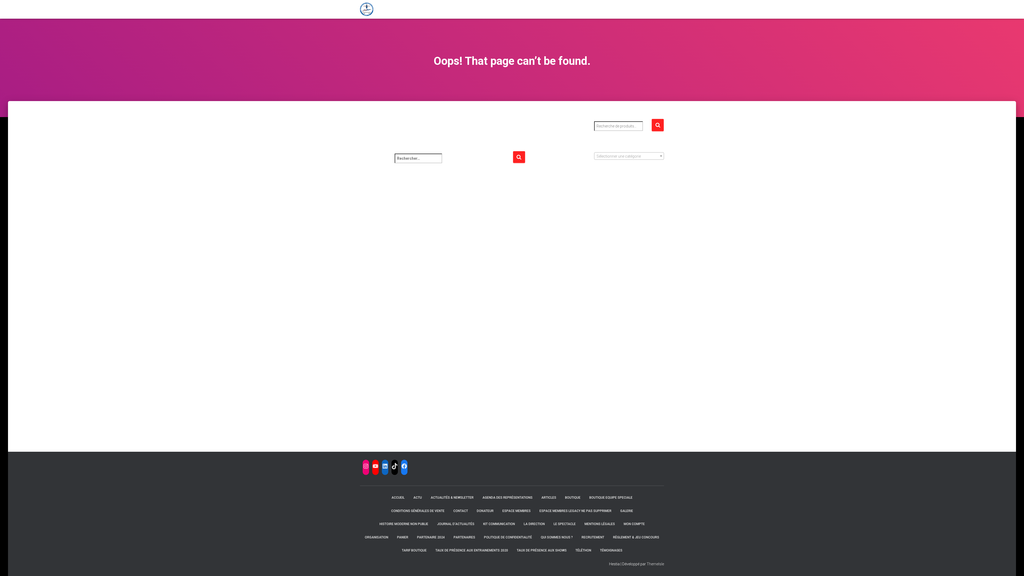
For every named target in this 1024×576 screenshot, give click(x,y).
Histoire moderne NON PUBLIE (403, 524)
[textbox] (629, 156)
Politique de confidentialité (508, 537)
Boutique (573, 497)
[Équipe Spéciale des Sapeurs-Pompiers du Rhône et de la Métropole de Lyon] (366, 9)
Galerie (626, 511)
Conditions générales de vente (418, 511)
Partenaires (464, 537)
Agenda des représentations (507, 497)
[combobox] (629, 156)
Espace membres (516, 511)
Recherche (658, 125)
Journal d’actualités (455, 524)
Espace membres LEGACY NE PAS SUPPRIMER (575, 511)
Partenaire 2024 (431, 537)
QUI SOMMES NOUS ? (557, 537)
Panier (402, 537)
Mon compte (634, 524)
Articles (548, 497)
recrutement (593, 537)
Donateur (485, 511)
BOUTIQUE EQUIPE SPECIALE (611, 497)
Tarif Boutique (414, 550)
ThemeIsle (655, 564)
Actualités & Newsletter (452, 497)
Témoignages (611, 550)
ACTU (417, 497)
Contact (460, 511)
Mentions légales (600, 524)
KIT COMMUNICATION (499, 524)
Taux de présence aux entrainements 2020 (471, 550)
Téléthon (583, 550)
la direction (534, 524)
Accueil (398, 497)
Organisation (376, 537)
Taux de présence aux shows (542, 550)
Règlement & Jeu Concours (636, 537)
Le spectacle (565, 524)
